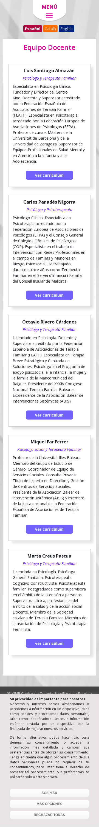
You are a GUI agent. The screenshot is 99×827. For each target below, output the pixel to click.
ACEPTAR (49, 793)
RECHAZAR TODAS (49, 815)
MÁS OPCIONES (49, 804)
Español (32, 28)
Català (50, 28)
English (66, 28)
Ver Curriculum (49, 175)
